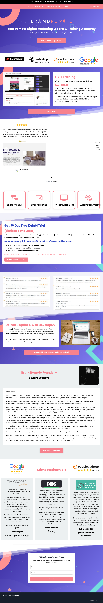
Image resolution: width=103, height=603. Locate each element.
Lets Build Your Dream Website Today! (51, 352)
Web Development (53, 6)
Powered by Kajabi (95, 600)
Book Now (51, 111)
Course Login (95, 6)
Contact (65, 6)
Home (27, 6)
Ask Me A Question (51, 450)
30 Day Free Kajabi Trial (16, 259)
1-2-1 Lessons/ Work (38, 6)
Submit (51, 579)
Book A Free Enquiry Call (51, 41)
